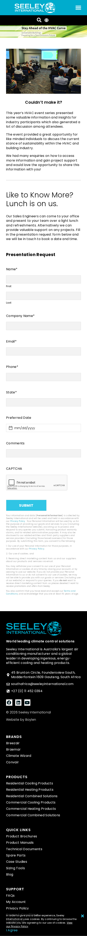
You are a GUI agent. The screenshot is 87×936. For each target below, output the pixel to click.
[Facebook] (9, 702)
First (8, 286)
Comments (15, 443)
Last (8, 302)
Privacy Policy (17, 521)
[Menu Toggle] (78, 8)
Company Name (20, 316)
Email (11, 341)
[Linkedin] (18, 702)
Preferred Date (18, 418)
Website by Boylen (21, 719)
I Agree (12, 930)
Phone (12, 367)
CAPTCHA (14, 468)
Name (12, 269)
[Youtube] (27, 702)
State (11, 392)
